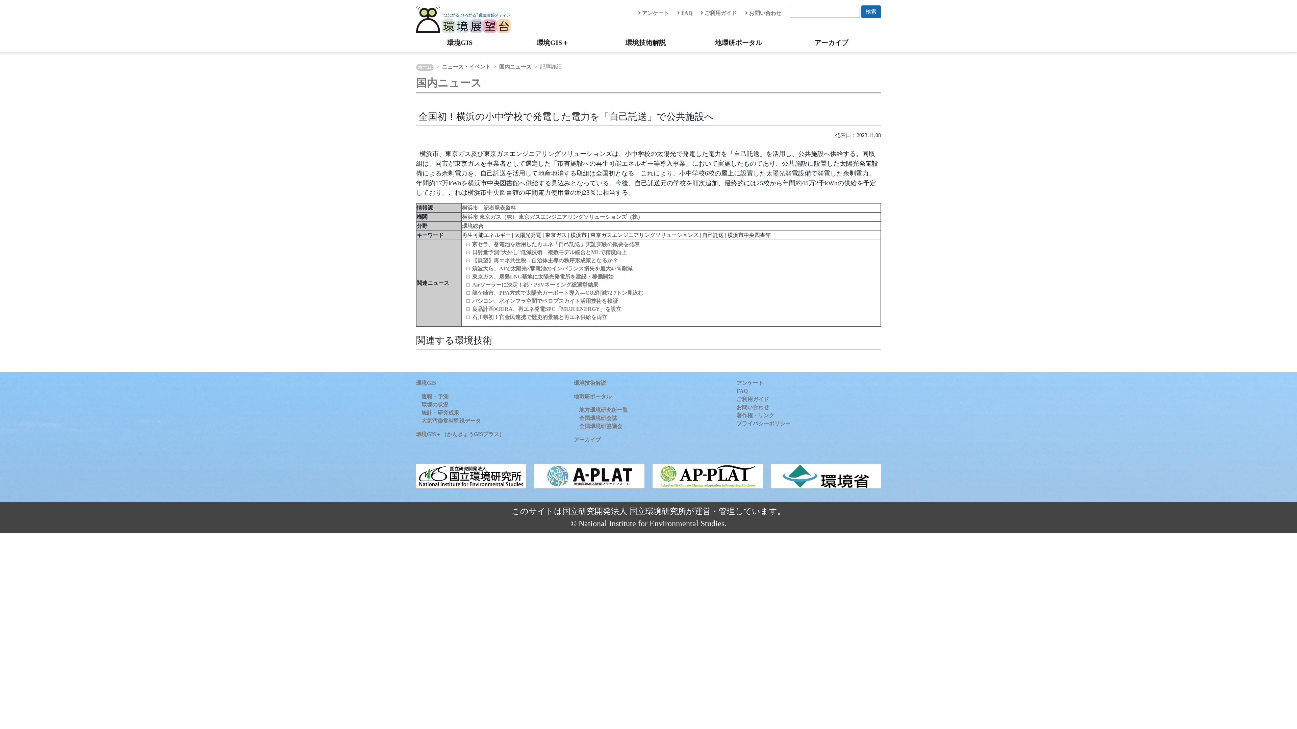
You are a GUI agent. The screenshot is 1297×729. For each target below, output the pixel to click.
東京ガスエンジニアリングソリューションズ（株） (581, 217)
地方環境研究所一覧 (603, 410)
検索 (871, 12)
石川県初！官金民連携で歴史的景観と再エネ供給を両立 (539, 317)
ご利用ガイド (720, 13)
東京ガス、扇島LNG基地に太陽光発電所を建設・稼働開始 (543, 276)
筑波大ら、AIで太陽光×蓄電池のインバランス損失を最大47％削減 (552, 268)
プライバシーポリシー (764, 423)
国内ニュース (515, 67)
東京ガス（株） (499, 217)
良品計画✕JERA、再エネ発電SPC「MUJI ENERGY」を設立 (546, 309)
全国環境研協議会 (600, 426)
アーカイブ (831, 42)
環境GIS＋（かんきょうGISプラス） (460, 434)
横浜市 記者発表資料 (489, 208)
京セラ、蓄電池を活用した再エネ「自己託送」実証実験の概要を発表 (556, 244)
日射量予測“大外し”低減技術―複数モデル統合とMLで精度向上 (549, 252)
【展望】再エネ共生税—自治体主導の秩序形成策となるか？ (545, 260)
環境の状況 (435, 404)
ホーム (424, 67)
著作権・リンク (755, 415)
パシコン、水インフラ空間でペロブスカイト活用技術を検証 (545, 301)
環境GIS (460, 42)
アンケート (655, 13)
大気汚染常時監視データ (451, 421)
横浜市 (471, 217)
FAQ (686, 13)
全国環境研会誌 (598, 418)
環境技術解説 (646, 42)
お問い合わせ (765, 13)
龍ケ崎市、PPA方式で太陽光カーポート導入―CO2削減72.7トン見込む (557, 293)
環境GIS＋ (553, 42)
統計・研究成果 (440, 412)
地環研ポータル (738, 42)
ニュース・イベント (466, 67)
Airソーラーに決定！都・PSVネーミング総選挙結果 (535, 285)
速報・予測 (435, 396)
